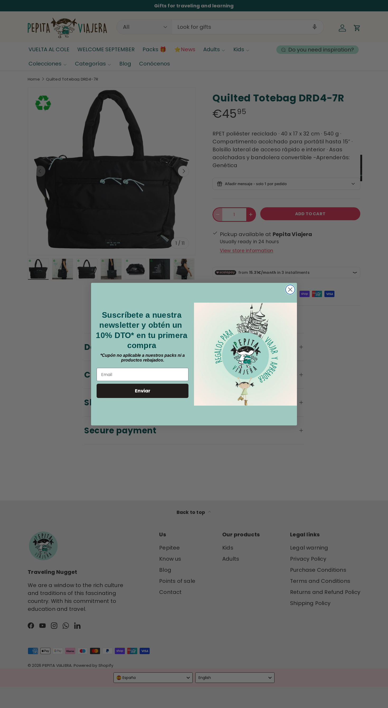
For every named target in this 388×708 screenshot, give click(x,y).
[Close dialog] (290, 289)
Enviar (142, 390)
